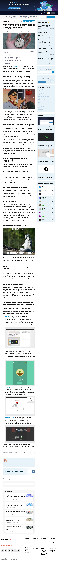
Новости (9, 16)
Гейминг (8, 17)
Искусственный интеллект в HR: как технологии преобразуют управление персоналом (14, 528)
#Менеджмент (15, 50)
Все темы (5, 16)
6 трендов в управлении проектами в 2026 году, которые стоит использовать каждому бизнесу (15, 496)
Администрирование (23, 16)
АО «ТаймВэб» (8, 555)
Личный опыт (14, 17)
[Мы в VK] (6, 550)
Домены (42, 548)
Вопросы (16, 12)
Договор (26, 555)
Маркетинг (35, 16)
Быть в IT (27, 17)
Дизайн (30, 16)
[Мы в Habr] (12, 550)
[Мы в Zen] (18, 550)
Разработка (15, 16)
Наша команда (52, 544)
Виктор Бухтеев (44, 201)
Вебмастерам (35, 540)
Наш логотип (35, 545)
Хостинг (42, 540)
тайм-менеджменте (19, 66)
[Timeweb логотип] (11, 540)
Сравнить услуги (28, 544)
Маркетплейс (22, 12)
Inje (42, 204)
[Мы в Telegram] (2, 550)
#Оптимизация (6, 52)
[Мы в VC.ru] (15, 550)
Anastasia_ (44, 190)
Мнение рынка (21, 17)
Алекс (42, 219)
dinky (43, 186)
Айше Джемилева (45, 193)
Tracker (12, 417)
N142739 (9, 558)
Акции (26, 559)
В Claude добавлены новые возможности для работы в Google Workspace (46, 161)
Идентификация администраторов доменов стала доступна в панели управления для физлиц (46, 129)
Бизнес (4, 17)
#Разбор (21, 50)
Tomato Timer (8, 387)
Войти (53, 12)
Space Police (43, 197)
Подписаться (42, 81)
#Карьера (10, 50)
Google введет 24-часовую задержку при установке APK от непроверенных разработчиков (45, 145)
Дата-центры (52, 546)
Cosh (42, 215)
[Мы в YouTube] (9, 550)
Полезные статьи (53, 548)
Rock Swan (43, 208)
